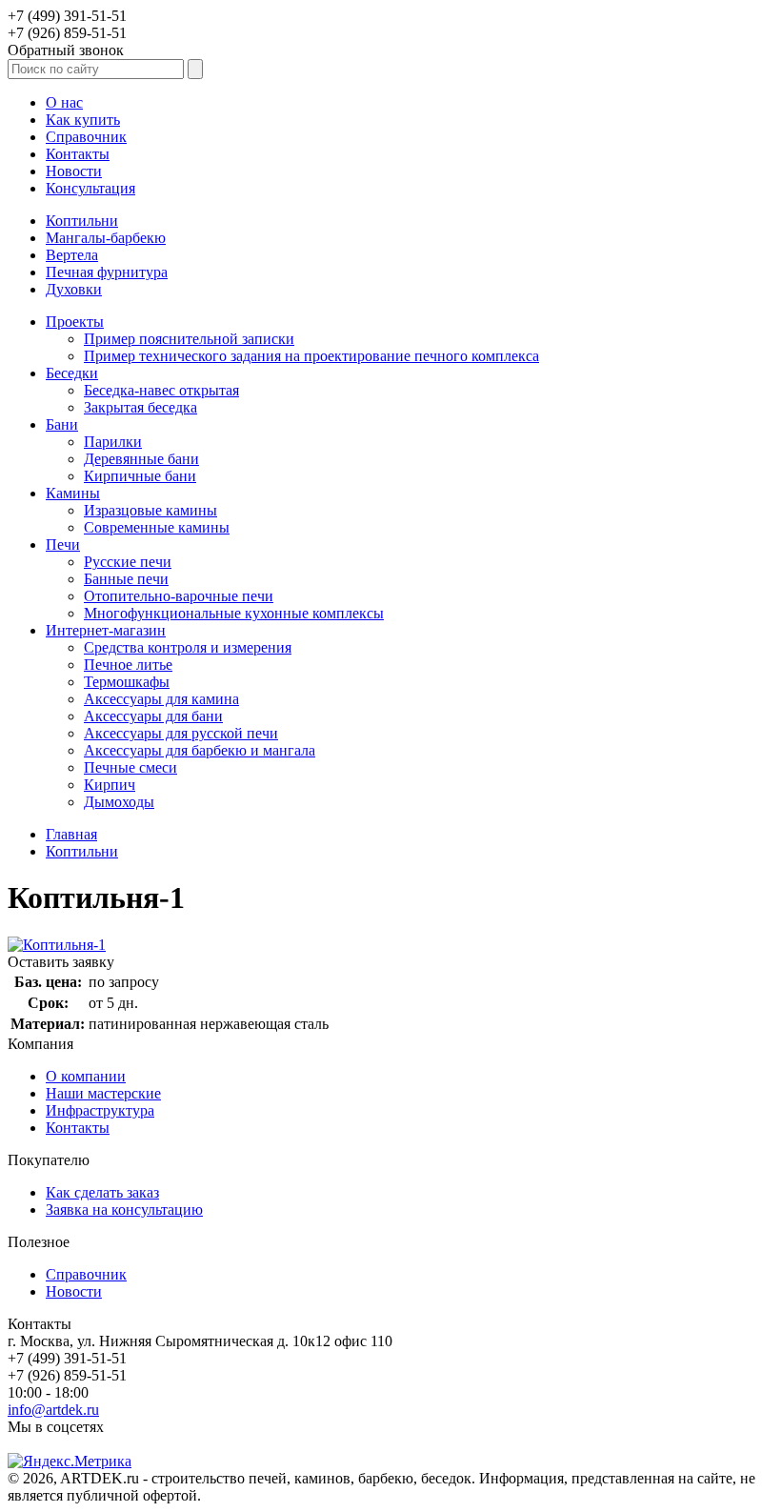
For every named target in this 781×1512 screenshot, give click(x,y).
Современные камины (157, 527)
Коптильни (82, 220)
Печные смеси (130, 767)
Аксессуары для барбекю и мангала (199, 750)
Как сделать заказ (102, 1192)
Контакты (78, 154)
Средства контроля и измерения (187, 647)
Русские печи (127, 562)
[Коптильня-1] (57, 945)
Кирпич (109, 784)
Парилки (113, 441)
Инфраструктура (100, 1110)
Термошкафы (127, 682)
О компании (86, 1076)
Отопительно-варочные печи (178, 596)
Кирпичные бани (140, 476)
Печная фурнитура (107, 272)
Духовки (74, 289)
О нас (64, 102)
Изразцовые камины (150, 510)
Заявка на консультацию (124, 1209)
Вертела (72, 255)
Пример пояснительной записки (189, 339)
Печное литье (128, 664)
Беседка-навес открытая (161, 390)
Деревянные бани (141, 459)
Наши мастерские (103, 1093)
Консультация (90, 188)
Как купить (83, 119)
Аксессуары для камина (161, 699)
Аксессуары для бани (153, 716)
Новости (74, 171)
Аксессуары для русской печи (181, 733)
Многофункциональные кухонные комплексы (234, 613)
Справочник (86, 137)
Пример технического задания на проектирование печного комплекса (311, 356)
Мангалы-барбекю (106, 238)
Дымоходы (119, 802)
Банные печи (126, 579)
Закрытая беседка (140, 407)
